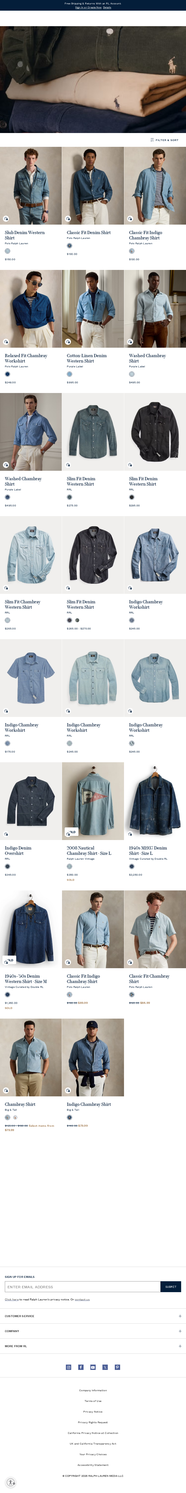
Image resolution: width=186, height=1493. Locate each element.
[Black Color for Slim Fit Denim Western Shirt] (131, 497)
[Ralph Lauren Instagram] (68, 1367)
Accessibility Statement (93, 1464)
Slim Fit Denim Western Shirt (81, 481)
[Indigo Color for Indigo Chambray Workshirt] (7, 743)
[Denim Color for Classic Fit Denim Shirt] (69, 245)
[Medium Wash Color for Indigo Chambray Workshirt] (69, 743)
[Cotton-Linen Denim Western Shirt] (93, 309)
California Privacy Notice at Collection (93, 1432)
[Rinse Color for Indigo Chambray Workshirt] (131, 620)
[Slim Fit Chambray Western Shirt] (31, 555)
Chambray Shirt (20, 1104)
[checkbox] (23, 97)
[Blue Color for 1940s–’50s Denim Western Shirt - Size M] (7, 994)
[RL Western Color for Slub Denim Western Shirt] (7, 251)
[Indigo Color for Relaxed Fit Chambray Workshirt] (7, 374)
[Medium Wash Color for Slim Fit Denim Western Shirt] (77, 620)
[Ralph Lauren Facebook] (81, 1367)
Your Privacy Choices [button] (93, 1454)
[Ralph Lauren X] (105, 1367)
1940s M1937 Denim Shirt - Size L (148, 850)
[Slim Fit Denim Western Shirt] (93, 432)
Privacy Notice (92, 1411)
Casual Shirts (47, 37)
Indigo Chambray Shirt (89, 1104)
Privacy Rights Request (93, 1422)
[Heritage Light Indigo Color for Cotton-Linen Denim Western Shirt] (69, 374)
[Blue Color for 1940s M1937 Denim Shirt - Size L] (131, 866)
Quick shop (6, 214)
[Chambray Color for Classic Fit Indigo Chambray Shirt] (131, 251)
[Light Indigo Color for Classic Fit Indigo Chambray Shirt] (69, 994)
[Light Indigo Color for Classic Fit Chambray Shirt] (131, 994)
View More (14, 65)
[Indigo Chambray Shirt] (93, 1057)
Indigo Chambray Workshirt (146, 604)
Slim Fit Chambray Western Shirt (22, 604)
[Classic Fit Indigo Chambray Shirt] (93, 929)
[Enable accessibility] (10, 1482)
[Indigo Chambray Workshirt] (31, 678)
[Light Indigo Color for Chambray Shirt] (7, 1117)
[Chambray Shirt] (31, 1057)
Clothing (25, 37)
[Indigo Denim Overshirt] (31, 801)
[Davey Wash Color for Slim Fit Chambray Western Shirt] (7, 620)
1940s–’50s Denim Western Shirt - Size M (26, 979)
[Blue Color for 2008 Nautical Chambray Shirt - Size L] (69, 866)
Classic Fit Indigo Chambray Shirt (145, 235)
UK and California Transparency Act (93, 1443)
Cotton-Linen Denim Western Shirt (87, 358)
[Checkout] (168, 18)
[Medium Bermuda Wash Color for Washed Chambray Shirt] (7, 497)
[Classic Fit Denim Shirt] (93, 186)
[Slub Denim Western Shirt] (31, 186)
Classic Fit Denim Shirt (89, 232)
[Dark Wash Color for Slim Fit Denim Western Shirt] (69, 497)
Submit (171, 1287)
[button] (158, 18)
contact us (82, 1299)
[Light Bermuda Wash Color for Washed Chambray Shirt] (131, 374)
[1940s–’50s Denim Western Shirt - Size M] (31, 929)
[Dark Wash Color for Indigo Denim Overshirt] (7, 866)
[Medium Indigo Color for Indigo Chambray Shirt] (69, 1117)
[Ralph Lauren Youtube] (93, 1367)
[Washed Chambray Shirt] (31, 432)
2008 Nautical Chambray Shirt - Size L (89, 850)
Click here (12, 1299)
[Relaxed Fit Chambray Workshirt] (31, 309)
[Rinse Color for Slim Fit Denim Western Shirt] (69, 620)
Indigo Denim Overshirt (18, 850)
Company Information (93, 1390)
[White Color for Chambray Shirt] (15, 1117)
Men (9, 37)
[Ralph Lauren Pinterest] (117, 1367)
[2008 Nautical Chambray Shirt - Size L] (93, 801)
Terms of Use (93, 1401)
